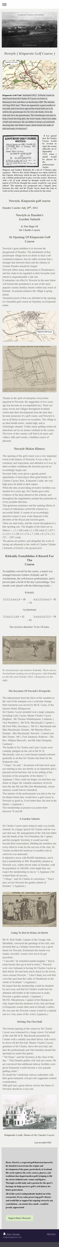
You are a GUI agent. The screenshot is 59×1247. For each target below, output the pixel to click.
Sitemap (16, 1234)
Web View (51, 1234)
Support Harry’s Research (19, 1218)
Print (8, 1234)
